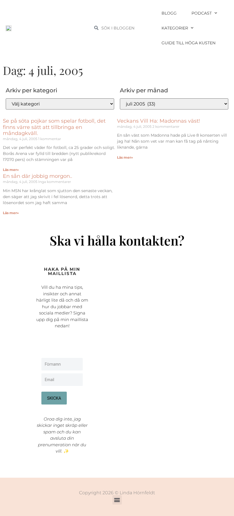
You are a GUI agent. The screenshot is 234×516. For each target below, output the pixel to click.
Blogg (169, 13)
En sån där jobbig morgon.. (37, 176)
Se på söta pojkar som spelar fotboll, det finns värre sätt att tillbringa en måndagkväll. (54, 127)
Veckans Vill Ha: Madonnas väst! (158, 121)
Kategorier (175, 28)
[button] (117, 500)
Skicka (54, 398)
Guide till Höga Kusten (188, 42)
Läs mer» (11, 170)
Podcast (201, 13)
